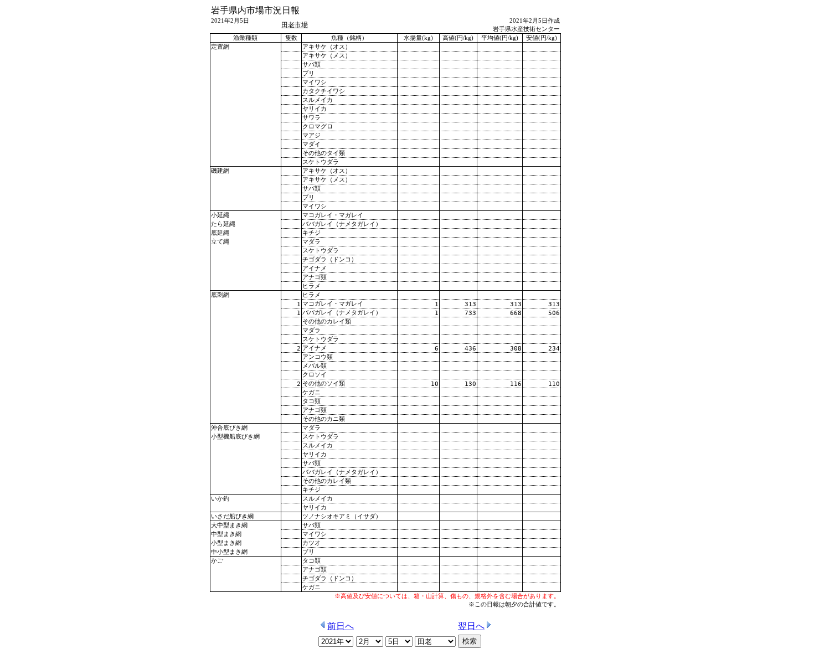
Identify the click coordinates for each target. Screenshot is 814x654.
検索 (469, 641)
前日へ (340, 626)
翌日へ (471, 626)
